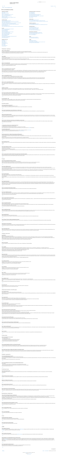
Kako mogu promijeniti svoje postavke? (6, 20)
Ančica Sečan (30, 453)
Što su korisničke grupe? (32, 13)
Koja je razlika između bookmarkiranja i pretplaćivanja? (35, 32)
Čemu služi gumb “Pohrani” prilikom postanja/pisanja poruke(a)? (9, 36)
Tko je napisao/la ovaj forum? (32, 40)
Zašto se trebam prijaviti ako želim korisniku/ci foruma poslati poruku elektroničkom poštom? (12, 26)
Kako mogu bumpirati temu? (5, 37)
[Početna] (6, 3)
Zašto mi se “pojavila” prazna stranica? (33, 28)
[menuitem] (4, 6)
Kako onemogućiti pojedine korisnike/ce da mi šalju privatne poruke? (37, 20)
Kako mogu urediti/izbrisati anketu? (6, 32)
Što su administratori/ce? (32, 12)
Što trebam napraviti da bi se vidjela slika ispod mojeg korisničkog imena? (10, 24)
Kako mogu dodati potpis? (5, 30)
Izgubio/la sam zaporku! (4, 16)
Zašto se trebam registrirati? (5, 12)
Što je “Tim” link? (31, 17)
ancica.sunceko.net (21, 130)
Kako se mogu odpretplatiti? (32, 34)
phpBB (30, 127)
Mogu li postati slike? (4, 42)
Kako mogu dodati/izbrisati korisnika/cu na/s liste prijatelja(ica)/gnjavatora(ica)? (38, 24)
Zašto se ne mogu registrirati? (5, 13)
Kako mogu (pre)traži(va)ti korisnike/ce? (34, 29)
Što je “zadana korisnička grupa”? (33, 16)
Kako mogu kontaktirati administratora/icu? (34, 42)
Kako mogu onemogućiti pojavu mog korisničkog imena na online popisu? (10, 21)
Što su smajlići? (3, 41)
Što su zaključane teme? (4, 45)
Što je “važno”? (3, 44)
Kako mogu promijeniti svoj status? (6, 25)
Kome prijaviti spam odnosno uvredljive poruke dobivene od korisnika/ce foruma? (38, 21)
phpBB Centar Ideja (19, 434)
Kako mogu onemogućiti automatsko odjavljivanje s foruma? (9, 17)
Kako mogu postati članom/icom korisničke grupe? (35, 14)
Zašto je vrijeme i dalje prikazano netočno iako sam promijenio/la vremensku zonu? (11, 22)
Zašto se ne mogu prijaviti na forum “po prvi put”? (7, 14)
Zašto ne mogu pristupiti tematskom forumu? (7, 33)
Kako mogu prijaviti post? (5, 35)
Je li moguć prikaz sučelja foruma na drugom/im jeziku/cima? (9, 23)
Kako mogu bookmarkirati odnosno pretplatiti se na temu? (36, 33)
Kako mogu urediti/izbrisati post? (5, 29)
